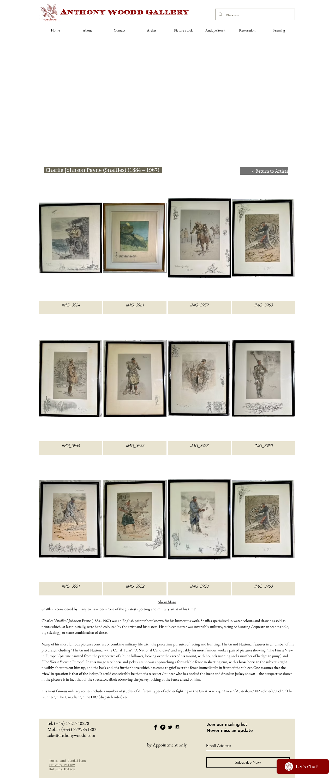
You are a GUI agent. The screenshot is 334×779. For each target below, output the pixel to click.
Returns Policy (62, 769)
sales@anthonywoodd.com (71, 735)
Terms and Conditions (67, 761)
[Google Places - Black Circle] (162, 727)
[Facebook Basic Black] (155, 727)
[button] (70, 244)
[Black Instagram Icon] (177, 727)
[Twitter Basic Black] (170, 727)
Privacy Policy (62, 765)
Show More (167, 602)
